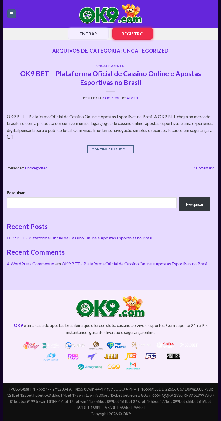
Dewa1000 (194, 389)
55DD (159, 389)
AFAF (69, 389)
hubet (38, 395)
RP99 (188, 395)
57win (41, 401)
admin (132, 98)
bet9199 (28, 401)
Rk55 (79, 389)
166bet (147, 389)
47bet (63, 401)
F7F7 (34, 389)
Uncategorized (110, 65)
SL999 (199, 395)
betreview (131, 395)
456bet (116, 395)
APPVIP (133, 389)
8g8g (24, 389)
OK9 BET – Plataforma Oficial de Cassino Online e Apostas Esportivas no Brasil (80, 237)
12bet (74, 401)
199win (78, 395)
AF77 (209, 395)
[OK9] (110, 14)
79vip (208, 389)
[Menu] (11, 13)
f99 (110, 389)
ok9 (47, 395)
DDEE (52, 401)
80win (89, 389)
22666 (170, 389)
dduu (56, 395)
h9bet (66, 395)
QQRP (167, 395)
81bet (15, 401)
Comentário (204, 168)
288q (178, 395)
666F (156, 395)
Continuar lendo (110, 149)
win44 (85, 401)
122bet (26, 395)
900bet (102, 395)
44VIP (100, 389)
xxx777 (45, 389)
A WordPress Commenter (30, 263)
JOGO (119, 389)
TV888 (14, 389)
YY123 (58, 389)
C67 (180, 389)
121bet (13, 395)
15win (90, 395)
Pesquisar (16, 192)
